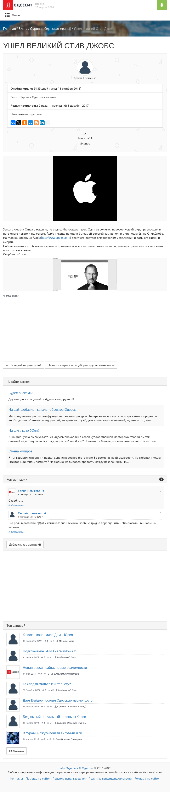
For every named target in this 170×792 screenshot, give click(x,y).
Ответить (17, 505)
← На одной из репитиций (23, 365)
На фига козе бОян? (24, 430)
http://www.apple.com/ (55, 237)
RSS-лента (16, 751)
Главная (9, 28)
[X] (18, 122)
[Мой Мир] (30, 122)
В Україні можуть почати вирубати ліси (52, 733)
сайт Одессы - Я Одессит (76, 768)
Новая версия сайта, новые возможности (55, 667)
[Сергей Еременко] (14, 655)
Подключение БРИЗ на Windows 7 (49, 651)
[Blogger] (36, 122)
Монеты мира (66, 640)
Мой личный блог (66, 657)
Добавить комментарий (25, 544)
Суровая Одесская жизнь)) (50, 28)
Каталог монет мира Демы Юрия (48, 634)
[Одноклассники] (24, 122)
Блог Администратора (66, 673)
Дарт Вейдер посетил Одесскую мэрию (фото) (58, 700)
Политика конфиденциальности (110, 778)
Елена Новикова (29, 491)
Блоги (23, 28)
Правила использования (69, 778)
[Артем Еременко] (14, 705)
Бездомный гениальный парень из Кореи (54, 716)
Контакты (16, 778)
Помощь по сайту (38, 778)
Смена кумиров (20, 451)
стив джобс (12, 295)
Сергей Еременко (30, 513)
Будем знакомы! (20, 392)
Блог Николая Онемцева (68, 739)
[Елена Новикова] (14, 672)
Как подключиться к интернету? (47, 683)
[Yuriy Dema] (14, 639)
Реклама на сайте (147, 778)
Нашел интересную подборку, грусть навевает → (81, 365)
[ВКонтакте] (13, 122)
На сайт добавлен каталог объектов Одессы (42, 409)
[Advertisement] (85, 328)
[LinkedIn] (42, 122)
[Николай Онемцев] (14, 737)
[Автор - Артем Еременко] (85, 67)
